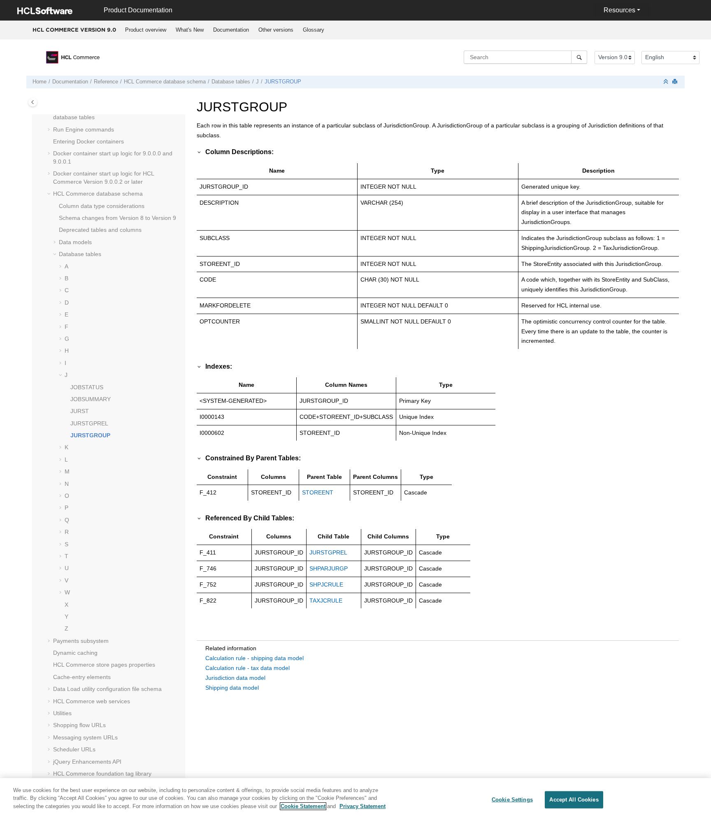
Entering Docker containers (88, 141)
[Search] (579, 57)
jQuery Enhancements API (87, 761)
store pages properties (104, 664)
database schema (165, 82)
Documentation (231, 30)
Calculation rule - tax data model (247, 668)
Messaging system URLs (85, 737)
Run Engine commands (83, 129)
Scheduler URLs (74, 749)
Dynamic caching (75, 652)
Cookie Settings (512, 800)
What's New (190, 30)
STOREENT (317, 492)
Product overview (145, 30)
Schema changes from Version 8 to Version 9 (117, 218)
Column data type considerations (101, 206)
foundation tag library (102, 773)
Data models (75, 242)
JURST (79, 411)
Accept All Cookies (573, 800)
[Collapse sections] (666, 82)
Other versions (275, 30)
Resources (619, 10)
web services (91, 701)
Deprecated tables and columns (100, 229)
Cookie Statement (303, 806)
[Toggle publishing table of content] (32, 102)
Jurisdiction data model (235, 677)
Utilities (62, 713)
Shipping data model (232, 687)
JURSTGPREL (89, 423)
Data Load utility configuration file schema (107, 689)
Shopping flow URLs (79, 725)
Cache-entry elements (82, 677)
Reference (106, 82)
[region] (355, 799)
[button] (49, 130)
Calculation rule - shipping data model (254, 658)
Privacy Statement (362, 806)
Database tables (230, 82)
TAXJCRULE (325, 600)
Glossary (313, 30)
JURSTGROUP (283, 82)
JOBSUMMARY (90, 399)
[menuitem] (145, 30)
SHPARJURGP (328, 568)
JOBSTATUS (86, 387)
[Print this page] (675, 82)
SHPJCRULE (326, 584)
